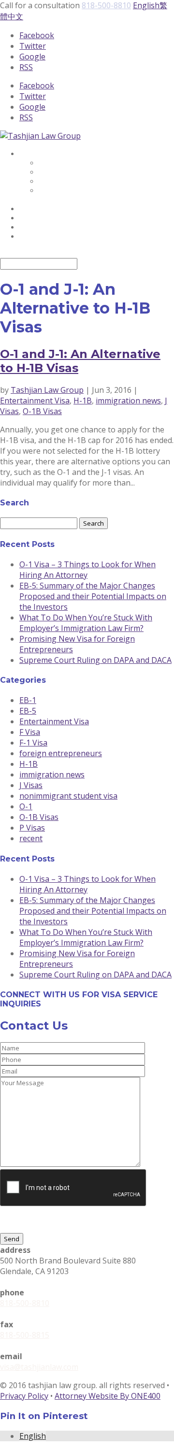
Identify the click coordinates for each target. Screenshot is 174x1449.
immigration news (128, 400)
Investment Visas (71, 172)
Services (35, 153)
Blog (28, 227)
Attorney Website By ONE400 (107, 1396)
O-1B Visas (42, 411)
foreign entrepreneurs (60, 753)
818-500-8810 (106, 5)
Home (31, 218)
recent (31, 838)
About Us (37, 209)
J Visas (31, 785)
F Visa (29, 732)
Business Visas (65, 181)
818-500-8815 (24, 1335)
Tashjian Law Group (47, 390)
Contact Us (40, 236)
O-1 (25, 806)
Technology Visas (72, 163)
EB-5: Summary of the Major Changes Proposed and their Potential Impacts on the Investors (92, 596)
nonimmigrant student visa (68, 795)
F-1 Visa (33, 742)
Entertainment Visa (35, 400)
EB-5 (27, 710)
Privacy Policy (24, 1396)
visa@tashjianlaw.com (39, 1367)
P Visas (32, 827)
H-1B (82, 400)
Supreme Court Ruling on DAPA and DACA (95, 660)
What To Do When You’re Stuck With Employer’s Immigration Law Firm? (85, 622)
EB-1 (27, 700)
